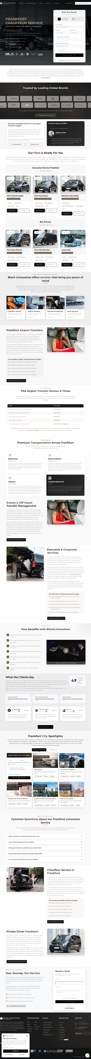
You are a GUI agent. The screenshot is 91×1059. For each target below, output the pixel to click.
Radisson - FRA (12, 803)
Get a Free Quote (19, 777)
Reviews (62, 1037)
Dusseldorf (29, 1028)
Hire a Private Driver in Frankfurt (16, 961)
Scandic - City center (39, 805)
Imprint (11, 1047)
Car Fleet (62, 1027)
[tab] (63, 19)
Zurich (35, 1022)
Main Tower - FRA (65, 776)
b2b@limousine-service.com (46, 115)
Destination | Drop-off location (62, 43)
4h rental (46, 776)
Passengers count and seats (63, 36)
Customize (22, 1054)
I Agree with (15, 774)
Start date (57, 30)
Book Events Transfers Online (15, 539)
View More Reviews (44, 727)
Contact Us (56, 3)
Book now (11, 210)
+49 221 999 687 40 (69, 3)
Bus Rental (62, 1029)
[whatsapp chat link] (87, 1055)
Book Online (67, 55)
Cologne (29, 1031)
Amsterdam (37, 1026)
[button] (21, 3)
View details (23, 210)
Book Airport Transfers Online (15, 380)
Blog (61, 1025)
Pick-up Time (72, 30)
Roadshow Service (48, 1034)
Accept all (16, 1051)
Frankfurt (29, 1026)
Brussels (36, 1028)
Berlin (28, 1024)
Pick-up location (58, 24)
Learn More (10, 317)
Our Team (62, 1032)
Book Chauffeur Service (54, 921)
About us (62, 1022)
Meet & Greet (47, 1029)
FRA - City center (39, 776)
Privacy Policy (5, 1047)
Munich (29, 1022)
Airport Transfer (47, 1025)
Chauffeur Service (48, 1022)
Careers (64, 1039)
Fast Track (46, 1032)
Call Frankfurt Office (17, 144)
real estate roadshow (75, 574)
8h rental (52, 776)
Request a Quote (35, 144)
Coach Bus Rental (48, 1027)
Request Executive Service (55, 618)
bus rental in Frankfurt (33, 430)
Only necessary (9, 1054)
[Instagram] (1, 1043)
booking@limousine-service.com (83, 3)
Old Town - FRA (64, 805)
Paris (35, 1024)
